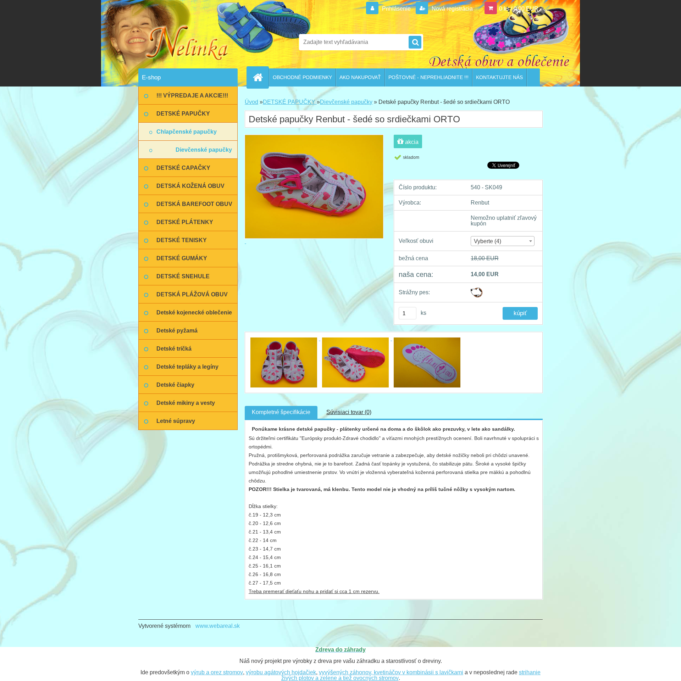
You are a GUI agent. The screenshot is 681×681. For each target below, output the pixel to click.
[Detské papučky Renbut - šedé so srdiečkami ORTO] (284, 338)
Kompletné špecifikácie (281, 412)
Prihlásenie (396, 9)
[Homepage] (261, 77)
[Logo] (187, 42)
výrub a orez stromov (217, 672)
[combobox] (502, 241)
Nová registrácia (451, 9)
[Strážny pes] (476, 290)
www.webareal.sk (217, 626)
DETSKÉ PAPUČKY (290, 102)
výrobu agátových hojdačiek (281, 672)
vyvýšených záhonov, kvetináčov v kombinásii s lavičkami (391, 672)
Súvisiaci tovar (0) (348, 412)
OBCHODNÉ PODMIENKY (302, 77)
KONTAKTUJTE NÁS (499, 77)
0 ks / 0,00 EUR (518, 9)
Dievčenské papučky (346, 102)
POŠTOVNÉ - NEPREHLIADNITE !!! (428, 77)
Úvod (251, 102)
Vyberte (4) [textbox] (487, 241)
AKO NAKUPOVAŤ (360, 77)
